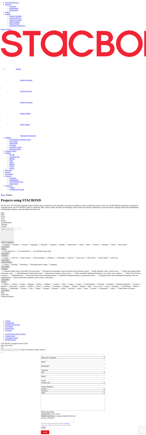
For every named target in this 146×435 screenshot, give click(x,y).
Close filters (5, 247)
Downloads (9, 327)
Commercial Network (12, 325)
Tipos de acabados (7, 242)
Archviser (8, 330)
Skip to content (6, 29)
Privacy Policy (66, 423)
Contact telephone (47, 387)
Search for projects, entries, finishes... (33, 350)
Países (4, 282)
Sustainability (9, 323)
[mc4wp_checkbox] (47, 418)
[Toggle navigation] (2, 193)
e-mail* (43, 380)
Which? (43, 376)
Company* (44, 370)
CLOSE (45, 432)
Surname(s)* (45, 366)
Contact (7, 321)
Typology (4, 269)
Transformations (7, 262)
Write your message (47, 412)
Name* (43, 362)
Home (3, 195)
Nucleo (4, 249)
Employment (9, 328)
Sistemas (5, 255)
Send (43, 427)
